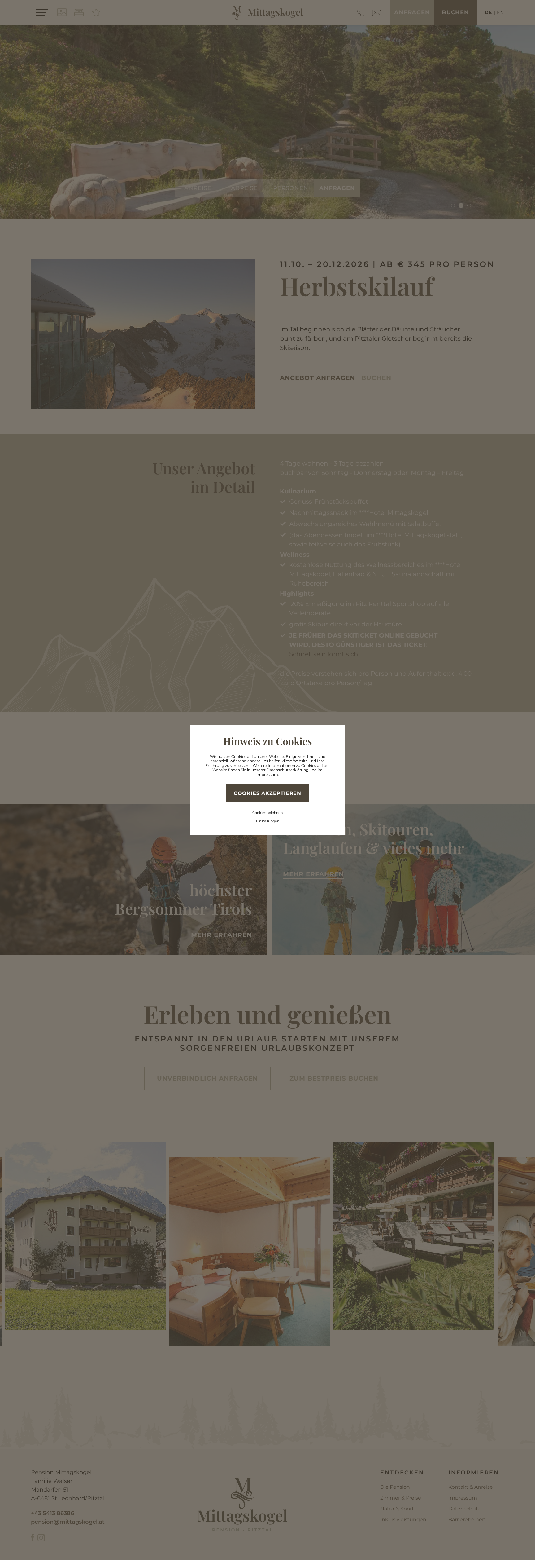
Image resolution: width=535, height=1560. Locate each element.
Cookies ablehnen (267, 813)
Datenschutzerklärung (287, 769)
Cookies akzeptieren (267, 793)
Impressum (267, 774)
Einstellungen (267, 821)
